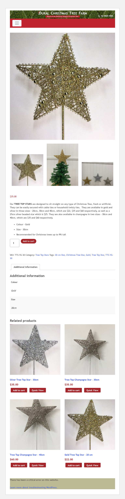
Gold (88, 255)
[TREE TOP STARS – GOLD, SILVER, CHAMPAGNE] (97, 174)
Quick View (38, 390)
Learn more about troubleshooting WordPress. (33, 487)
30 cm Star (60, 255)
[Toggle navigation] (16, 23)
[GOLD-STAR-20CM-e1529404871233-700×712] (62, 86)
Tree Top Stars (42, 255)
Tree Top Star (98, 255)
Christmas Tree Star (75, 255)
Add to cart (28, 241)
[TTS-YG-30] (62, 165)
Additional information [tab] (25, 267)
